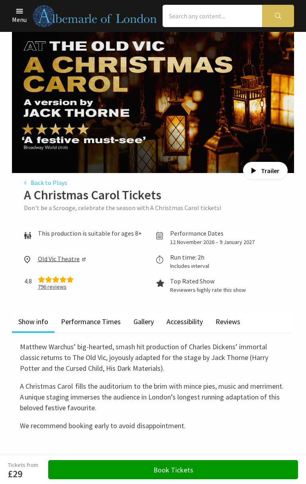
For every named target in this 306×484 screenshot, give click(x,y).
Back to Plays (49, 183)
